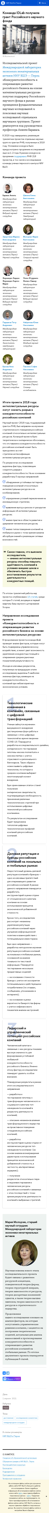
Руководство (7, 1468)
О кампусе (9, 1454)
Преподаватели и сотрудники (14, 1475)
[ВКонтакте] (4, 1373)
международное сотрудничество (15, 1422)
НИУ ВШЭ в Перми (13, 3)
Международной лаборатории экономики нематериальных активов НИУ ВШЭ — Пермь (22, 71)
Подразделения (9, 1472)
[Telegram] (7, 1373)
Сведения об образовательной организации (20, 1458)
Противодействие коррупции (14, 1465)
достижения (8, 1418)
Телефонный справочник (12, 1479)
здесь (20, 1493)
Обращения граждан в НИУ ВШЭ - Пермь (18, 1461)
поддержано (20, 156)
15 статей (32, 596)
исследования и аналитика (26, 1418)
